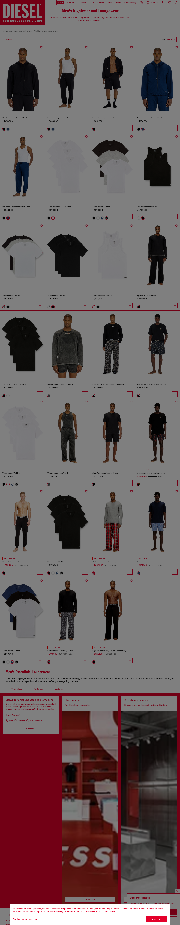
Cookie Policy (109, 911)
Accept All (156, 919)
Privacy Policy (92, 911)
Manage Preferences (66, 911)
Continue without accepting (25, 919)
